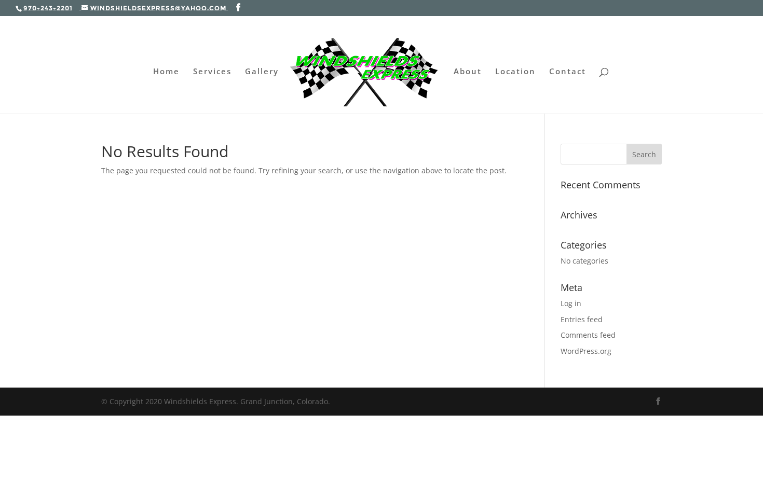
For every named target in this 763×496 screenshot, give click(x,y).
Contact (567, 71)
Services (212, 71)
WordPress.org (586, 351)
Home (166, 71)
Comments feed (588, 335)
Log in (571, 303)
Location (515, 71)
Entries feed (582, 319)
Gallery (262, 71)
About (468, 71)
